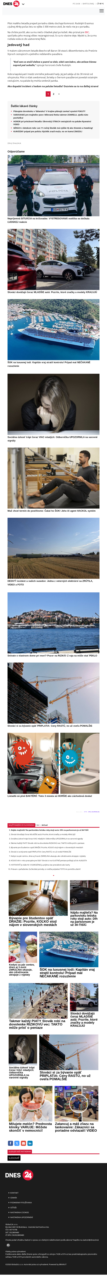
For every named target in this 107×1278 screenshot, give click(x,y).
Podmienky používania (21, 1202)
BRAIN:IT (62, 1264)
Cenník (13, 1197)
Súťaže (13, 1207)
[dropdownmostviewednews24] (53, 876)
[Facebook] (11, 1143)
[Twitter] (17, 1143)
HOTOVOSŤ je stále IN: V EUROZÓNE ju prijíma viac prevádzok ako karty (40, 865)
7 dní (37, 825)
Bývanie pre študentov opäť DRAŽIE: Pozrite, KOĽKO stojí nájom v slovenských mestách (47, 847)
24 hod (45, 825)
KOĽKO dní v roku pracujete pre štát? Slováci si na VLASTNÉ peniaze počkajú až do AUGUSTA (49, 860)
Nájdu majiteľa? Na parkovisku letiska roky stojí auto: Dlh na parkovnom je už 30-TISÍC (50, 830)
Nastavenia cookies (19, 1212)
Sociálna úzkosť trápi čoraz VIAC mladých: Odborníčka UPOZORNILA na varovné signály (47, 838)
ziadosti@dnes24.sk (90, 1240)
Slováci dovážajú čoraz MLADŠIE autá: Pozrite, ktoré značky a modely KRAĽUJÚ (43, 834)
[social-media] (7, 1245)
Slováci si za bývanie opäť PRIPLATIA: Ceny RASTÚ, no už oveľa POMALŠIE (41, 851)
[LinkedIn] (30, 1143)
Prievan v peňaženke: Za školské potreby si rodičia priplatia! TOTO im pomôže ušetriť (46, 869)
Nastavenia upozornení (21, 1217)
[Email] (23, 1143)
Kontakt (14, 1193)
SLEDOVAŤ (14, 1158)
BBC (87, 32)
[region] (23, 4)
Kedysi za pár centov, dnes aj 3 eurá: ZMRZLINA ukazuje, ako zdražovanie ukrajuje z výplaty (48, 856)
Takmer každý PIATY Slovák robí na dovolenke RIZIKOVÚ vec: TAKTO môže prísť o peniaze (47, 843)
